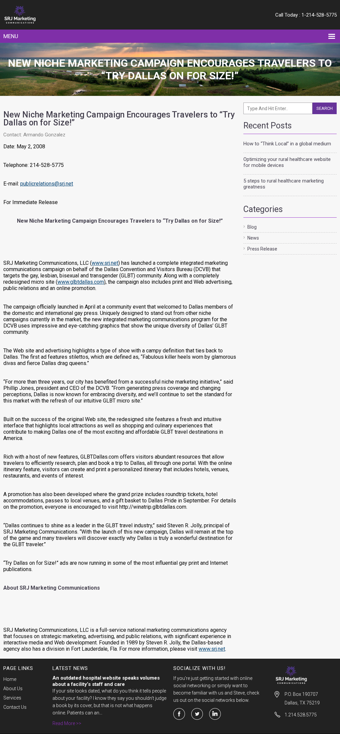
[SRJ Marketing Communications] (45, 15)
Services (12, 697)
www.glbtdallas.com (80, 282)
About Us (13, 688)
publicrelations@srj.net (46, 184)
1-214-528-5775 (319, 15)
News (253, 238)
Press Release (262, 249)
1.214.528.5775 (301, 714)
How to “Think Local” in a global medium (287, 144)
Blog (252, 227)
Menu (10, 36)
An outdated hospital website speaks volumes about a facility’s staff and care (106, 681)
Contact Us (15, 707)
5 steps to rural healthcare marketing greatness (283, 184)
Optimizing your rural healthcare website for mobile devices (287, 162)
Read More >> (66, 723)
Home (9, 679)
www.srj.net (105, 263)
